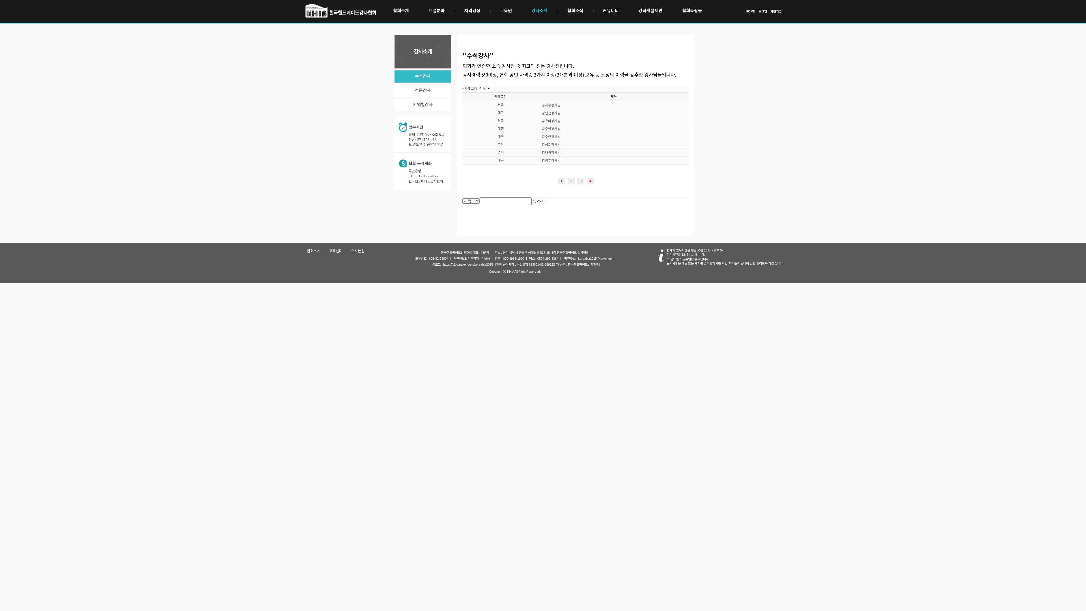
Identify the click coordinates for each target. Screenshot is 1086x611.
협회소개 (401, 10)
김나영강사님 (551, 153)
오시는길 (358, 251)
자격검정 (472, 10)
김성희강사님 (551, 145)
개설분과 (437, 10)
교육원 (506, 10)
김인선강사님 (551, 113)
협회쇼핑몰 (692, 10)
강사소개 (540, 10)
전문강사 (423, 90)
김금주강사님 (551, 161)
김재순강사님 (551, 105)
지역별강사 (423, 104)
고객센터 (335, 251)
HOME (750, 11)
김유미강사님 (551, 121)
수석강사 (423, 76)
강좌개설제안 (650, 10)
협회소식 (575, 10)
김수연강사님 (551, 137)
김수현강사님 (551, 129)
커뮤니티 (611, 10)
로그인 (763, 11)
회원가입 (776, 11)
